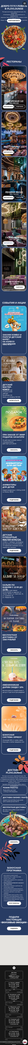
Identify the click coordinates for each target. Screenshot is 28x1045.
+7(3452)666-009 (14, 1036)
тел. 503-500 (14, 149)
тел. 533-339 (14, 103)
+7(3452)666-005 (14, 1024)
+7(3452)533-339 (14, 1011)
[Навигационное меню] (24, 3)
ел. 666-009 (14, 284)
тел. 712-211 (14, 194)
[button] (8, 106)
